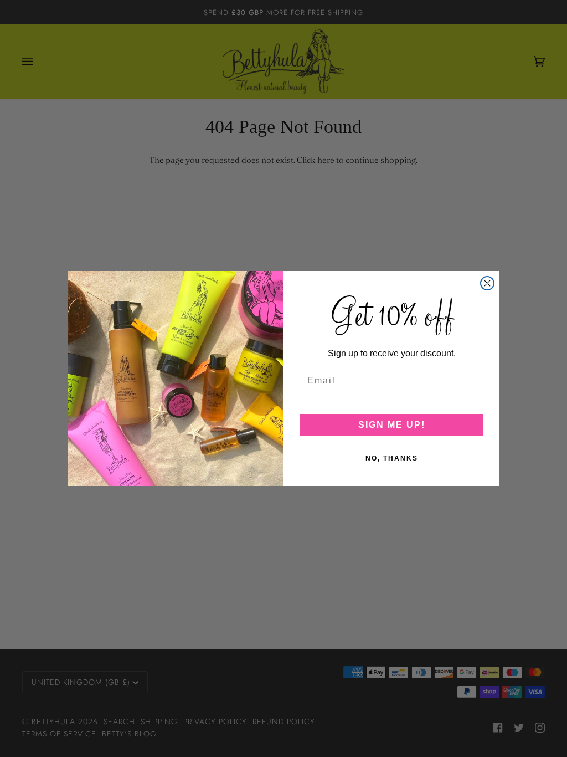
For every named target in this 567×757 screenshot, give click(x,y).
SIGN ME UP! (391, 424)
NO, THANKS (391, 458)
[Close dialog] (487, 283)
